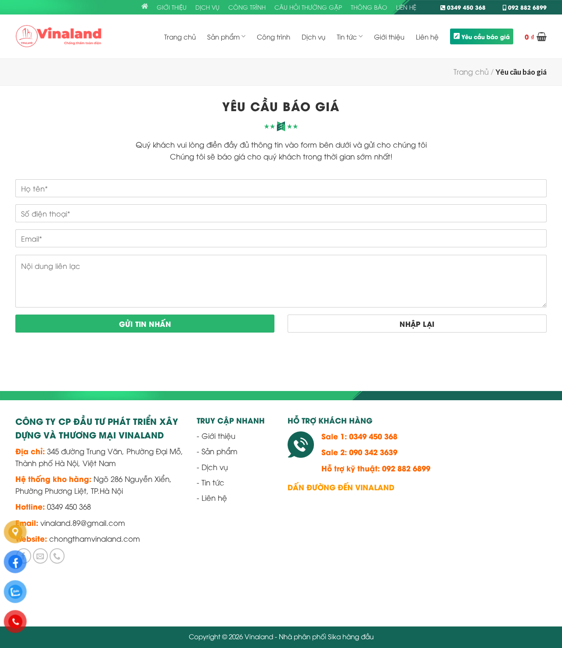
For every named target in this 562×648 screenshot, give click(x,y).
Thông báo (369, 7)
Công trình (247, 7)
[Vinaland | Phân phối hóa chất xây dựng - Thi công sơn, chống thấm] (58, 36)
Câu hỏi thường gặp (308, 7)
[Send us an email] (40, 556)
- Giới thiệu (216, 436)
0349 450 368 (465, 7)
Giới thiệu (172, 7)
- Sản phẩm (217, 451)
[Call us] (57, 556)
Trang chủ (180, 36)
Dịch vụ (207, 7)
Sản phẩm (223, 36)
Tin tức (347, 36)
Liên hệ (406, 7)
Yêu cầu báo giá (485, 36)
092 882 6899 (526, 7)
